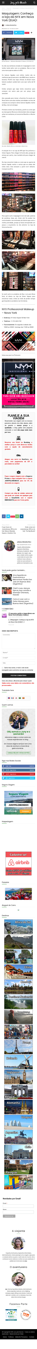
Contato (31, 1337)
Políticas (11, 1337)
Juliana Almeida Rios (11, 25)
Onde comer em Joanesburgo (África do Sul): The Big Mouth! (27, 529)
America (9, 8)
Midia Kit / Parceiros (21, 1337)
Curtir (32, 766)
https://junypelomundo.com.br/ (24, 544)
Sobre (5, 1337)
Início (3, 8)
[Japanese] (16, 698)
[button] (34, 2)
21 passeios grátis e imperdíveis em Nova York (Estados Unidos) (22, 614)
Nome (4, 1209)
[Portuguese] (20, 698)
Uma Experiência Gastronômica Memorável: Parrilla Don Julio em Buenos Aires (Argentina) (22, 579)
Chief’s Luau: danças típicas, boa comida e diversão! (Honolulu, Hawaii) (22, 591)
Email (5, 1203)
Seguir (32, 770)
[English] (9, 698)
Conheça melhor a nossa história (18, 753)
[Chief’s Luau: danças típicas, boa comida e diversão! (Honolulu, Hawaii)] (7, 590)
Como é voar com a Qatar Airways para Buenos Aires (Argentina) (23, 601)
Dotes (21, 1334)
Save (27, 33)
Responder (11, 624)
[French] (12, 698)
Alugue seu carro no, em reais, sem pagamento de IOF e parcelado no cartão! (18, 461)
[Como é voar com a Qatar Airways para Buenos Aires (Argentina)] (7, 601)
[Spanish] (23, 698)
